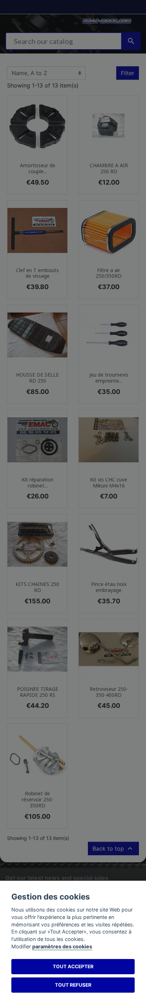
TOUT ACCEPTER (73, 966)
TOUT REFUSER (73, 985)
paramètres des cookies (62, 946)
